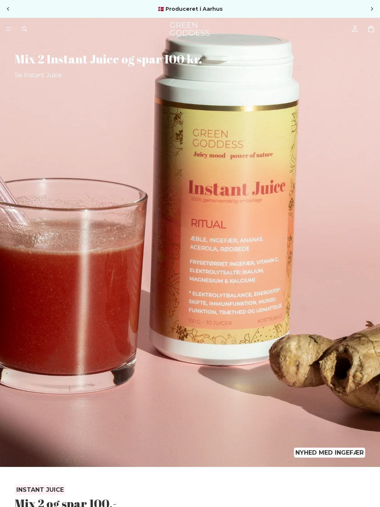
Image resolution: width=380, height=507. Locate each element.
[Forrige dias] (8, 9)
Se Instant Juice (38, 75)
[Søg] (24, 29)
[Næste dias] (372, 9)
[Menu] (8, 28)
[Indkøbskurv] (371, 29)
